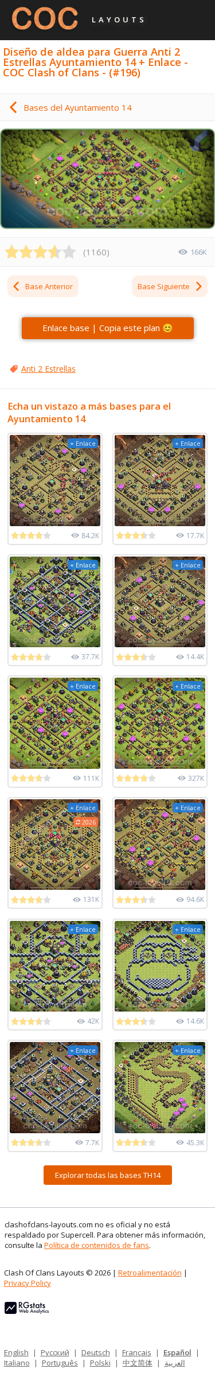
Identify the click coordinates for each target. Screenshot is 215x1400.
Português (60, 1363)
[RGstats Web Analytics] (27, 1311)
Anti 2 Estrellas (48, 368)
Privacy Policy (27, 1283)
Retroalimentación (150, 1272)
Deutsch (95, 1352)
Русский (55, 1352)
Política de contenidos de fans (96, 1245)
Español (177, 1352)
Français (136, 1352)
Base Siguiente (164, 286)
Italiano (17, 1363)
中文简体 (138, 1363)
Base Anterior (49, 286)
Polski (100, 1363)
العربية (175, 1363)
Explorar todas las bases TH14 (108, 1175)
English (16, 1352)
